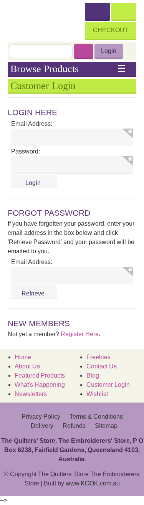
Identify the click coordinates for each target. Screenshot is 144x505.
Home (23, 357)
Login (108, 51)
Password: (25, 151)
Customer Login (108, 384)
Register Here (80, 334)
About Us (27, 366)
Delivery (42, 425)
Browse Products (68, 69)
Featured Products (40, 375)
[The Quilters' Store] (46, 20)
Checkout (110, 30)
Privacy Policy (41, 416)
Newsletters (31, 394)
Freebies (98, 357)
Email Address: (31, 123)
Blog (92, 375)
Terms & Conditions (96, 416)
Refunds (74, 425)
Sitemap (106, 425)
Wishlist (97, 394)
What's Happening (40, 384)
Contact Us (101, 366)
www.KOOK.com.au (93, 483)
